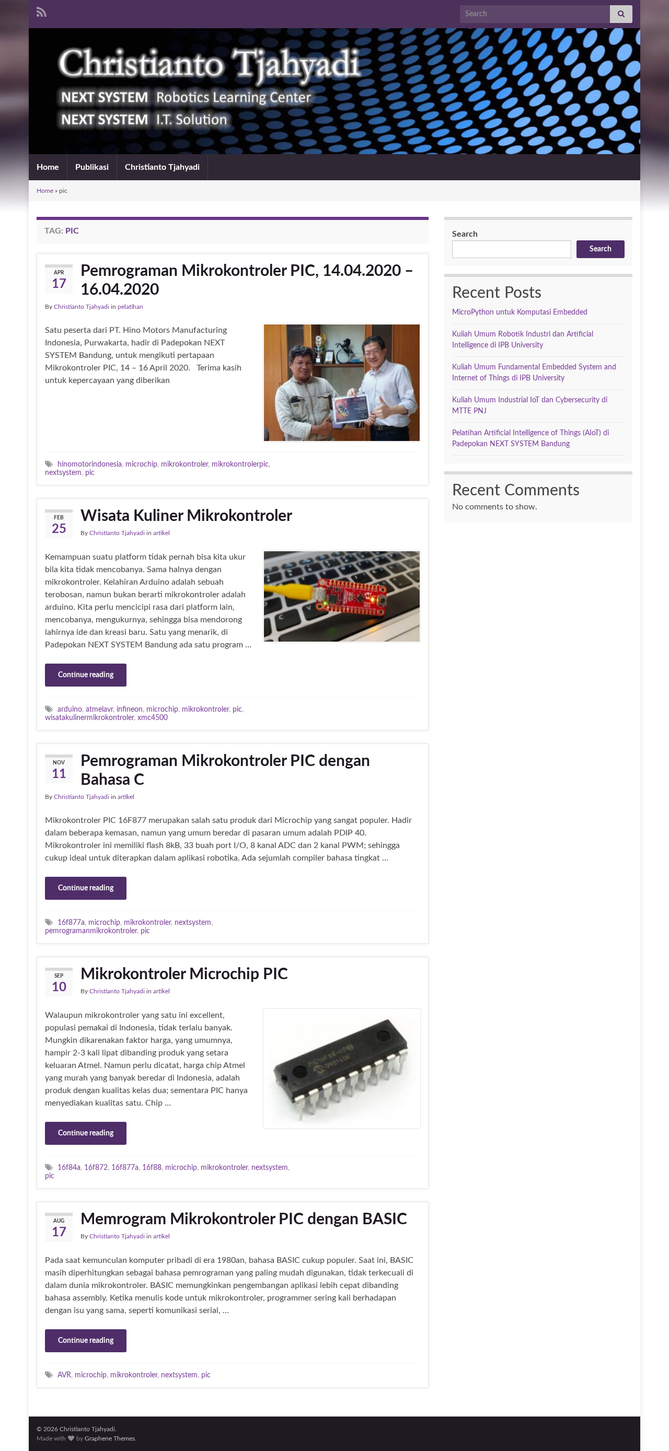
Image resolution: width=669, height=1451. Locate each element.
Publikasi (92, 167)
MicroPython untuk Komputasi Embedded (519, 312)
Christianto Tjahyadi (162, 167)
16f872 (96, 1167)
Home (48, 167)
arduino (69, 709)
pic (90, 473)
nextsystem (63, 473)
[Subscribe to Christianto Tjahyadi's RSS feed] (42, 11)
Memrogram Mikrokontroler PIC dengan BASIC (243, 1219)
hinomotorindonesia (89, 464)
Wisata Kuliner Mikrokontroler (186, 516)
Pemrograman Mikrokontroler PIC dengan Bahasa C (225, 770)
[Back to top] (645, 1427)
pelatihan (130, 307)
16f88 (152, 1167)
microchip (141, 464)
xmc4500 (152, 718)
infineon (130, 709)
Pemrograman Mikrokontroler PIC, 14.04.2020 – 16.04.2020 (246, 280)
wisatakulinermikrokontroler (89, 718)
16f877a (71, 922)
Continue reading (85, 675)
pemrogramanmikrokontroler (91, 931)
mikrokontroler (184, 464)
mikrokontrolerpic (240, 464)
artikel (161, 533)
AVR (64, 1375)
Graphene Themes (110, 1438)
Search (465, 234)
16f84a (68, 1167)
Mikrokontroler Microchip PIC (184, 974)
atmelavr (99, 709)
